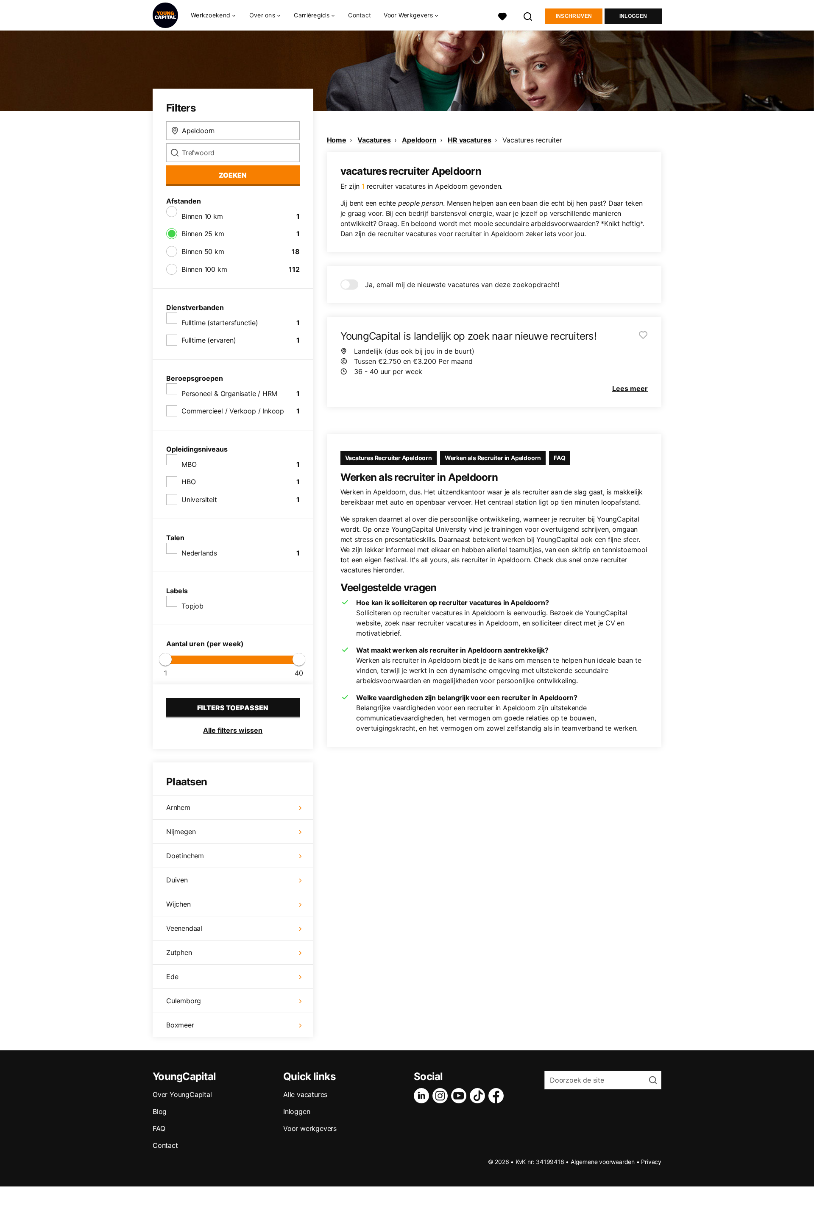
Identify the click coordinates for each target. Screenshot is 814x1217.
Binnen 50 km (202, 251)
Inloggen (633, 16)
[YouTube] (460, 1095)
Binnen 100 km (204, 269)
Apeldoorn (419, 140)
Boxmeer (180, 1025)
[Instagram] (441, 1095)
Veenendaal (184, 928)
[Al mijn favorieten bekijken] (502, 15)
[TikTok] (479, 1095)
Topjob (192, 606)
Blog (160, 1111)
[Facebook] (497, 1095)
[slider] (165, 659)
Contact (359, 15)
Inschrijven (574, 16)
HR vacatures (469, 140)
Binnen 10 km (202, 216)
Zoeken (233, 175)
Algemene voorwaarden (603, 1161)
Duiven (177, 880)
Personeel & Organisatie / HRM (229, 393)
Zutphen (179, 952)
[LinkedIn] (423, 1095)
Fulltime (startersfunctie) (219, 322)
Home (336, 140)
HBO (188, 481)
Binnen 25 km (202, 233)
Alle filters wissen (232, 730)
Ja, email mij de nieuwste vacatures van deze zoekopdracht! (462, 284)
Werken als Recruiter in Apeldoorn (493, 457)
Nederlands (199, 553)
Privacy (651, 1161)
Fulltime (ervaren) (208, 340)
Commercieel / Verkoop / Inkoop (232, 411)
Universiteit (199, 499)
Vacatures (373, 140)
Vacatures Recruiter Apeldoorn (388, 457)
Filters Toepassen (232, 707)
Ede (172, 976)
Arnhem (178, 807)
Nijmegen (180, 831)
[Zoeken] (528, 15)
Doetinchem (185, 855)
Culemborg (183, 1000)
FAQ (559, 457)
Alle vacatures (305, 1094)
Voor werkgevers (310, 1128)
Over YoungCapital (182, 1094)
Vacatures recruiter (532, 140)
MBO (188, 464)
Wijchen (178, 904)
